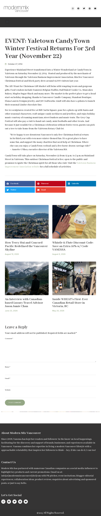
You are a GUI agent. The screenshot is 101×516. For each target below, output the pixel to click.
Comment (9, 339)
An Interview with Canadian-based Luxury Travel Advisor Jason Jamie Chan (24, 302)
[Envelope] (95, 8)
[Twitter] (84, 8)
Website (7, 390)
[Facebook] (78, 8)
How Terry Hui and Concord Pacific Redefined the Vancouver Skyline (26, 246)
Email (7, 378)
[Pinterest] (90, 8)
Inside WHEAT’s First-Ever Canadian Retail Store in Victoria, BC (70, 302)
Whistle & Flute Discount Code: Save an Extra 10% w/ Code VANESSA (72, 246)
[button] (7, 22)
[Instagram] (73, 8)
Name (7, 367)
